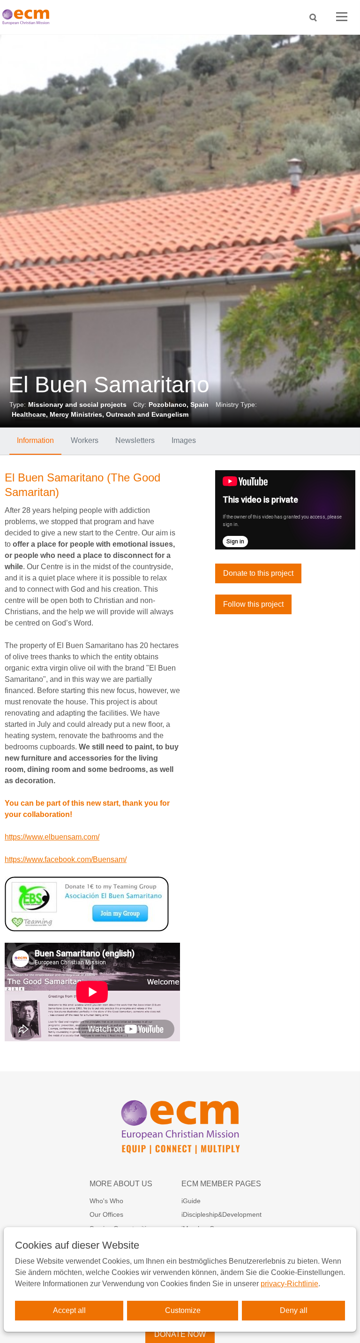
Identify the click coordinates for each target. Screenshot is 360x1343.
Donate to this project (258, 573)
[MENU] (341, 17)
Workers (84, 440)
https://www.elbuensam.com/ (52, 837)
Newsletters (135, 440)
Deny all (294, 1310)
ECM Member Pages (221, 1184)
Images (184, 440)
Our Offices (106, 1214)
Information (35, 440)
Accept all (69, 1310)
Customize (183, 1310)
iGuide (191, 1201)
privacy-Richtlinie (289, 1284)
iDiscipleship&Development (221, 1214)
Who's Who (106, 1201)
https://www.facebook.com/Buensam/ (66, 859)
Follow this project (253, 604)
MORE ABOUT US (121, 1184)
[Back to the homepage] (28, 17)
